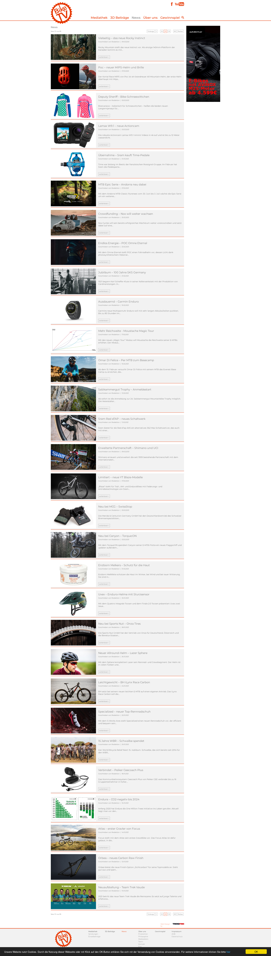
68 (175, 31)
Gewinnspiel (170, 18)
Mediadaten (143, 939)
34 (162, 31)
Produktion (143, 934)
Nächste (180, 31)
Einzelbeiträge (94, 936)
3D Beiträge (119, 18)
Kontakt (141, 944)
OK (256, 951)
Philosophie (143, 936)
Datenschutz (177, 936)
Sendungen (93, 934)
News (136, 18)
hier (228, 951)
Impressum (177, 931)
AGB (173, 934)
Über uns (150, 18)
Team (140, 942)
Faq (140, 947)
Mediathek (99, 18)
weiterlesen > (104, 57)
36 (169, 31)
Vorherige (150, 31)
